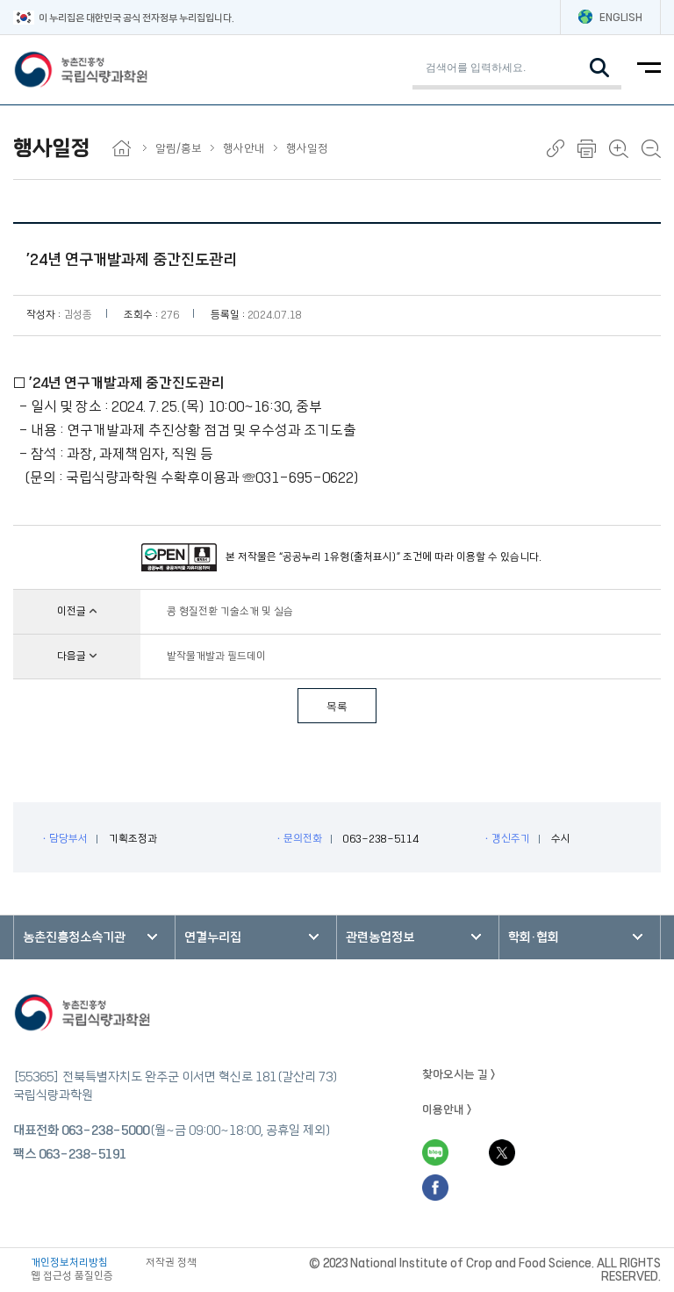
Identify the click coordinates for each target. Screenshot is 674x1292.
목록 (337, 706)
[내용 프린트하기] (586, 149)
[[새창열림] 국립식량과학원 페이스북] (435, 1187)
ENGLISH (620, 17)
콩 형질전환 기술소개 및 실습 (230, 611)
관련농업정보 (380, 937)
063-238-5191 (82, 1154)
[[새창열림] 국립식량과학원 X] (502, 1152)
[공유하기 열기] (555, 148)
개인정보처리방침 (69, 1262)
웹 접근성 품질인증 (72, 1275)
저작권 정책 (171, 1262)
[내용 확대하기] (618, 149)
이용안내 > (447, 1109)
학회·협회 (533, 937)
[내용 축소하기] (651, 149)
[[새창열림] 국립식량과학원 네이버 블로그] (435, 1152)
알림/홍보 (178, 148)
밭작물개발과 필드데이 (216, 656)
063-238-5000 (105, 1130)
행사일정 (307, 148)
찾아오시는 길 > (459, 1074)
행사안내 (244, 148)
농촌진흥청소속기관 (74, 937)
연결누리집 (212, 937)
